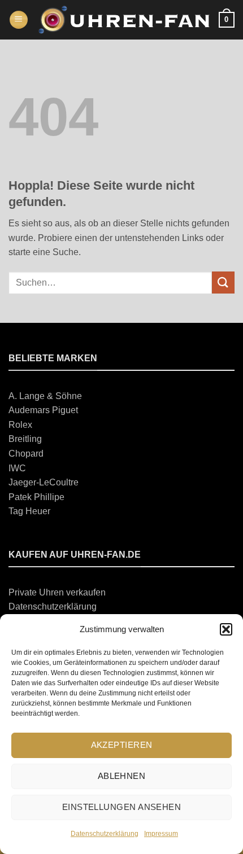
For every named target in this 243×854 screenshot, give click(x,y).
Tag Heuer (29, 511)
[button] (226, 629)
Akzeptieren (122, 745)
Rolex (20, 425)
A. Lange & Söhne (45, 396)
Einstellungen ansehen (121, 807)
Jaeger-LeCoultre (43, 482)
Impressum (161, 834)
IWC (17, 468)
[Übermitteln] (223, 282)
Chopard (26, 453)
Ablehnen (122, 776)
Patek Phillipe (36, 497)
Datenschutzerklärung (104, 834)
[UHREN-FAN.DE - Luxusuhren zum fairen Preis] (123, 20)
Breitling (25, 439)
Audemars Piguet (43, 410)
